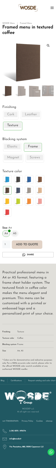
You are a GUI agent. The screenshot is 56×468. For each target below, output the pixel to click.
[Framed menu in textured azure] (7, 179)
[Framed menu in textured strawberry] (7, 212)
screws (35, 157)
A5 (22, 351)
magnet (13, 157)
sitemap (49, 421)
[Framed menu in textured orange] (29, 201)
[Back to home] (28, 8)
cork (10, 114)
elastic (12, 146)
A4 (18, 351)
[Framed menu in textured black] (18, 179)
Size (4, 228)
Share (30, 255)
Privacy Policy (27, 421)
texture (20, 332)
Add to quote (27, 244)
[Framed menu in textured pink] (40, 201)
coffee (20, 338)
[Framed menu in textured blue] (29, 179)
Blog (2, 381)
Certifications (16, 381)
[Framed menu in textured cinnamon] (40, 179)
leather (31, 114)
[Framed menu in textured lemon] (7, 201)
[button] (52, 8)
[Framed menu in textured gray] (29, 190)
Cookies (39, 421)
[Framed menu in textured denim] (18, 190)
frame (20, 344)
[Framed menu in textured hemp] (40, 190)
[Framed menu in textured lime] (18, 201)
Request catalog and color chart (41, 381)
